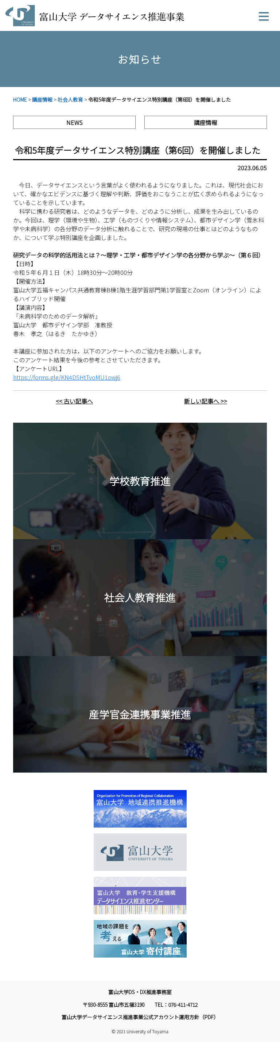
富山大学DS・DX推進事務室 (140, 991)
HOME (20, 99)
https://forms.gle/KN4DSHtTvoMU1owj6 (66, 377)
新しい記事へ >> (205, 400)
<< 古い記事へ (74, 400)
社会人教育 (70, 99)
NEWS (74, 122)
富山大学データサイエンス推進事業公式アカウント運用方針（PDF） (140, 1017)
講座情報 (42, 99)
